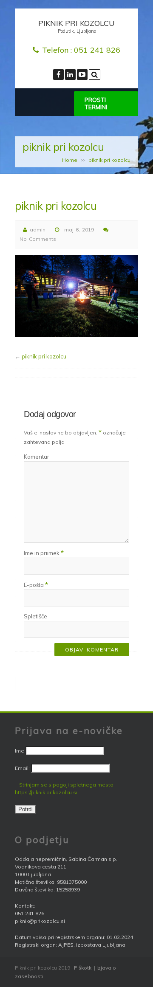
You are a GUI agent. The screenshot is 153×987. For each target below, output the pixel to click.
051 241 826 (97, 50)
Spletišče (35, 616)
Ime (19, 750)
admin (37, 229)
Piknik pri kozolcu (76, 23)
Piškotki (83, 967)
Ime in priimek (44, 552)
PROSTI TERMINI (96, 103)
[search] (94, 74)
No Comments (38, 239)
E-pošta (36, 584)
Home (69, 160)
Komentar (36, 456)
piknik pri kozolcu (44, 356)
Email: (23, 768)
